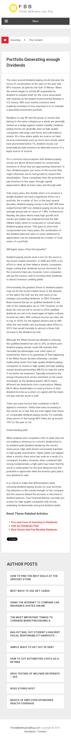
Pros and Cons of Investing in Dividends (34, 522)
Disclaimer (30, 731)
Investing (15, 40)
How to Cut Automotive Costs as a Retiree (34, 660)
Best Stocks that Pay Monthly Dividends (34, 529)
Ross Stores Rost (22, 688)
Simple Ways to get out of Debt (32, 647)
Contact (42, 731)
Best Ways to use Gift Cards (30, 590)
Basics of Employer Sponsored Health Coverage (31, 702)
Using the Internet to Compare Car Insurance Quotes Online (34, 604)
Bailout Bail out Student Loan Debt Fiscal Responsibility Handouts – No (35, 634)
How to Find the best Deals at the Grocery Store (34, 578)
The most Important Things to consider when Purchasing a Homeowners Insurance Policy (31, 619)
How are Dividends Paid (24, 525)
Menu (35, 21)
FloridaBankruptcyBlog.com (25, 727)
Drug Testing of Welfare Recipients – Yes (35, 675)
